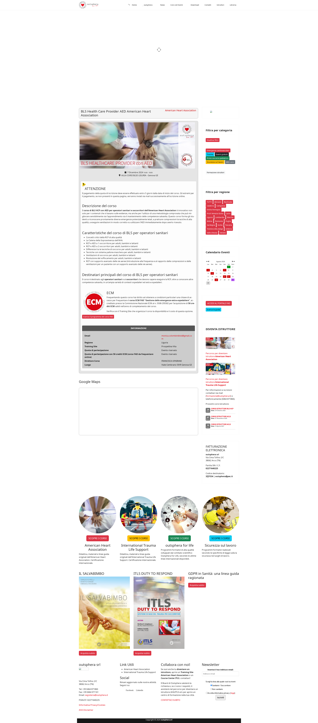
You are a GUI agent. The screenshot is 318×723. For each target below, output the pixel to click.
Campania (221, 206)
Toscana (228, 225)
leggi (233, 693)
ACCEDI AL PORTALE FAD (218, 303)
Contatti (207, 5)
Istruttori (220, 5)
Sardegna (211, 225)
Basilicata (228, 202)
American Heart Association (137, 669)
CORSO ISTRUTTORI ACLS (221, 416)
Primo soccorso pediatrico (217, 158)
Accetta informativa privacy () (221, 693)
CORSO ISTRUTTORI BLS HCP (222, 409)
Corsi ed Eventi (176, 5)
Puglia (228, 221)
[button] (310, 49)
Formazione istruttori (215, 172)
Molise (209, 221)
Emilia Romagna (213, 209)
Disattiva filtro (212, 140)
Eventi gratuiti (222, 154)
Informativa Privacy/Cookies (92, 705)
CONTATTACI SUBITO (170, 700)
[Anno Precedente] (206, 261)
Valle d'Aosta (212, 233)
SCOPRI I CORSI (97, 538)
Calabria (210, 206)
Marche (230, 217)
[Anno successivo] (234, 261)
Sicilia (220, 225)
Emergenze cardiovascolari (218, 150)
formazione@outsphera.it (218, 396)
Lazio (228, 213)
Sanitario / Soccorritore (221, 685)
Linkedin (139, 690)
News (162, 5)
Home (134, 5)
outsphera (147, 5)
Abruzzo (217, 202)
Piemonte (219, 221)
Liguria (210, 217)
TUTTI (209, 202)
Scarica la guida (213, 309)
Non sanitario (217, 689)
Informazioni (138, 328)
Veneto (223, 233)
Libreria (232, 5)
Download (194, 5)
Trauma (210, 154)
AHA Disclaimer (86, 710)
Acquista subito (87, 653)
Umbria (229, 229)
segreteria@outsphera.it (96, 695)
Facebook (129, 690)
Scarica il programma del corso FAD (98, 316)
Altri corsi (230, 162)
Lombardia (219, 217)
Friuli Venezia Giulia (215, 213)
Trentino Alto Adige (215, 229)
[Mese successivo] (232, 261)
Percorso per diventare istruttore (218, 356)
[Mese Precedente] (208, 261)
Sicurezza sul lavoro (215, 162)
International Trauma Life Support (140, 672)
